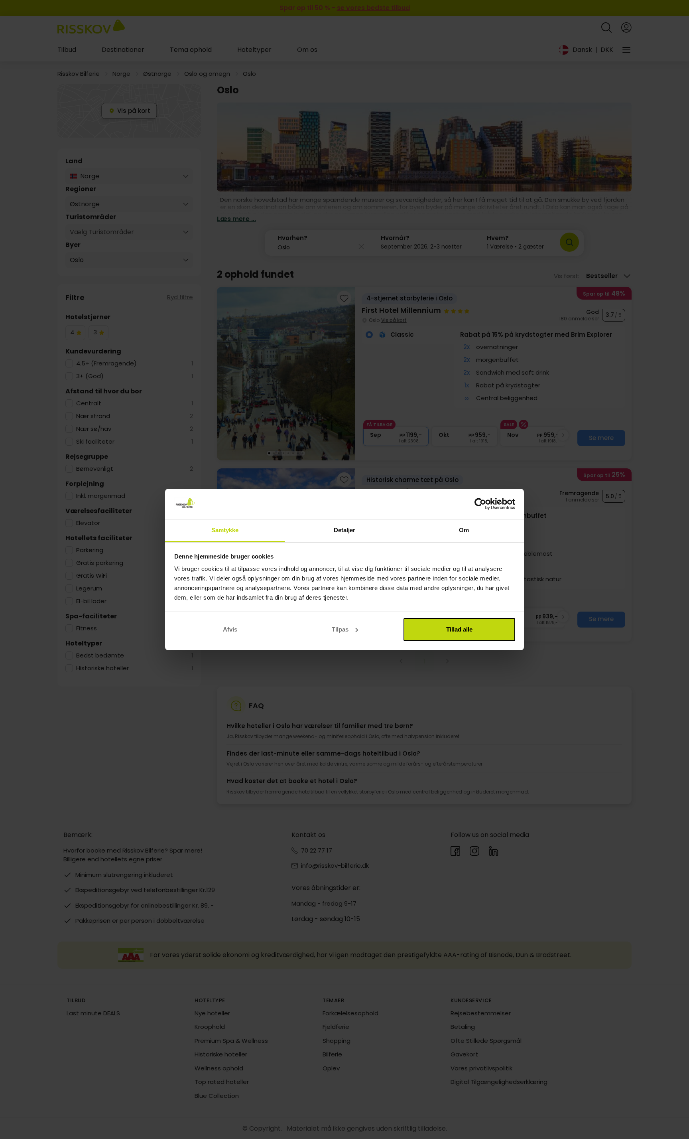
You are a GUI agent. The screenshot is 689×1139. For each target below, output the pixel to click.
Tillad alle (459, 629)
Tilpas (340, 629)
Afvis (230, 629)
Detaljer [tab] (345, 530)
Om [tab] (464, 530)
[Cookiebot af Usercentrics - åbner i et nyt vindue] (480, 504)
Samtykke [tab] (225, 530)
